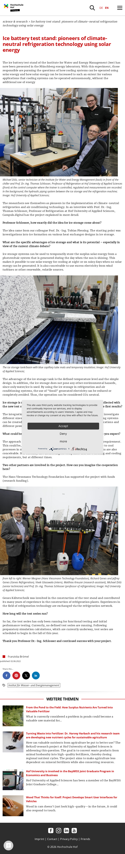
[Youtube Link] (74, 830)
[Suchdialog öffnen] (92, 8)
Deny (63, 433)
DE (101, 8)
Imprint (39, 839)
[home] (14, 14)
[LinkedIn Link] (66, 830)
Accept (63, 426)
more (63, 441)
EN (107, 8)
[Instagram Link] (58, 830)
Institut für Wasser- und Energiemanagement (33, 685)
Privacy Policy (69, 839)
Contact (52, 839)
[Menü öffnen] (120, 8)
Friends (85, 839)
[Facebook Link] (50, 830)
